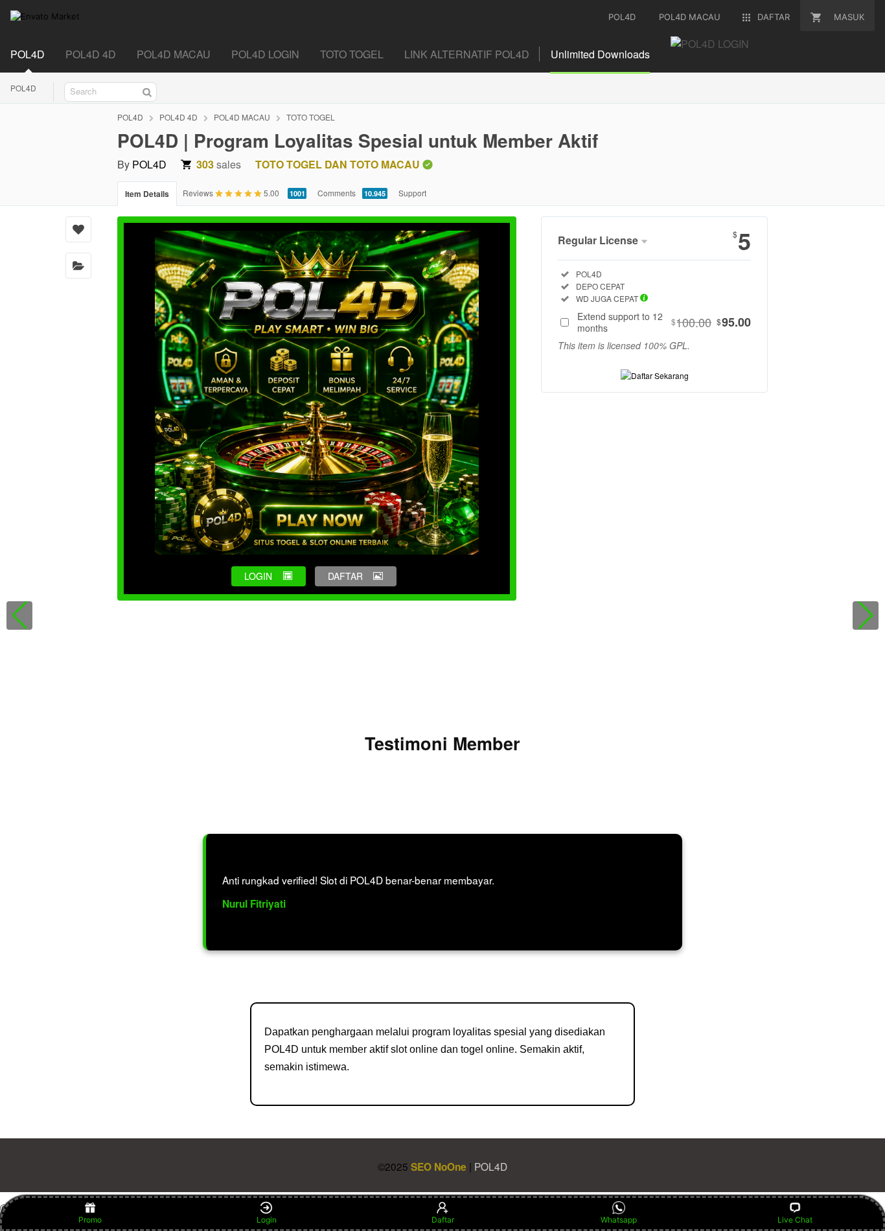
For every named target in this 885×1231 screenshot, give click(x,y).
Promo (90, 1220)
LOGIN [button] (258, 575)
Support (412, 192)
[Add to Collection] (78, 266)
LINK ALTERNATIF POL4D (466, 54)
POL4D (27, 54)
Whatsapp (619, 1220)
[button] (19, 615)
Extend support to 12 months (664, 322)
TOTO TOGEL (352, 54)
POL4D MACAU (174, 54)
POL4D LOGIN (265, 54)
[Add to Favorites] (78, 229)
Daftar (442, 1220)
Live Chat (794, 1220)
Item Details (147, 194)
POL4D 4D (90, 54)
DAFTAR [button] (345, 575)
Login (267, 1220)
